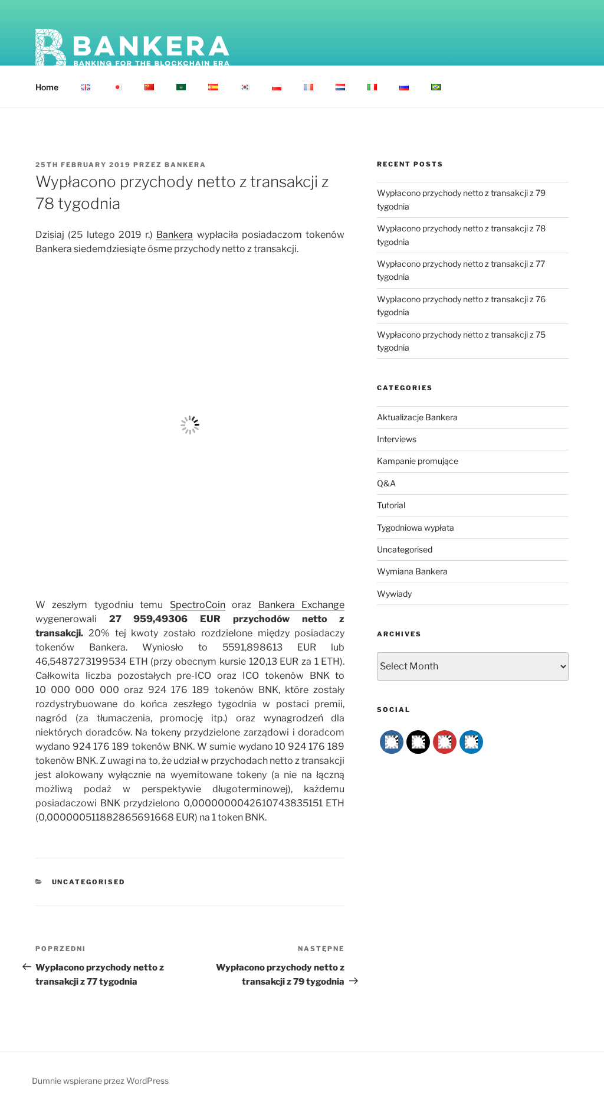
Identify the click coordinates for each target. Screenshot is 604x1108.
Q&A (386, 483)
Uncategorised (89, 882)
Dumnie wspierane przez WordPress (100, 1081)
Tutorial (391, 505)
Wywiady (394, 594)
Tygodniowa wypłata (415, 527)
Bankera (185, 165)
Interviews (396, 439)
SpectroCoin (197, 604)
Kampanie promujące (417, 461)
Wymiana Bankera (412, 571)
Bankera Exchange (301, 604)
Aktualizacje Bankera (417, 417)
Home (46, 87)
